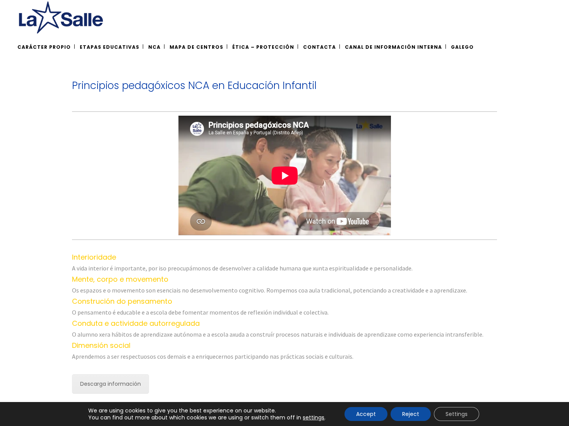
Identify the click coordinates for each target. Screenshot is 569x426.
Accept (366, 414)
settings (313, 417)
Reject (410, 414)
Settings (457, 414)
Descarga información (110, 384)
